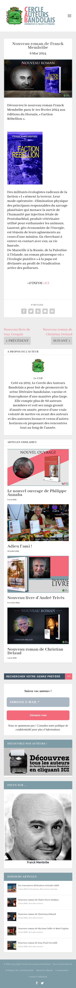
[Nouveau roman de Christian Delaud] (38, 625)
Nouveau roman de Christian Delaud (35, 651)
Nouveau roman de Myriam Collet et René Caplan (43, 928)
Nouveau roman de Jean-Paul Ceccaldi (37, 942)
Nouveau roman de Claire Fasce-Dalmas (38, 899)
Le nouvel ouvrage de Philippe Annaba (37, 493)
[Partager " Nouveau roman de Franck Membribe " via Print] (52, 311)
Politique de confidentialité (19, 970)
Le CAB (38, 378)
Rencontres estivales (48, 889)
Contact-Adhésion (38, 976)
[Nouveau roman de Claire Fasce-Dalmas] (11, 902)
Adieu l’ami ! (19, 546)
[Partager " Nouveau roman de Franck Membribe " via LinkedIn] (38, 311)
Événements (34, 889)
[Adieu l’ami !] (38, 522)
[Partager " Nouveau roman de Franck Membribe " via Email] (45, 311)
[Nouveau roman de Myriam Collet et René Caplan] (11, 931)
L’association (62, 970)
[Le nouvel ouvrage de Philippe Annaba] (38, 467)
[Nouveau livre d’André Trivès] (38, 574)
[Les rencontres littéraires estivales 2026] (11, 887)
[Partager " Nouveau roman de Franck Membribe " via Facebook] (23, 311)
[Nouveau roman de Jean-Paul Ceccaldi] (11, 945)
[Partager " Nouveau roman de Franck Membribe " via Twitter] (30, 311)
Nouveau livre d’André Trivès (36, 598)
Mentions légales (44, 970)
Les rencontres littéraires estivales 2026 (38, 885)
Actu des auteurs (36, 903)
